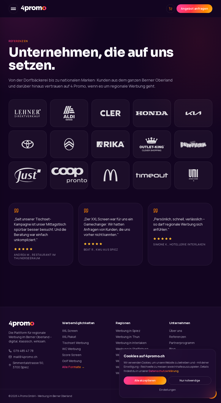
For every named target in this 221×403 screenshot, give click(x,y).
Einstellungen (167, 390)
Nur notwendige (190, 380)
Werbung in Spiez (128, 331)
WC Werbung (71, 349)
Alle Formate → (73, 367)
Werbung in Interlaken (131, 343)
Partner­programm (182, 343)
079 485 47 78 (23, 351)
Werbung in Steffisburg (132, 349)
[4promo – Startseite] (34, 8)
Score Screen (71, 355)
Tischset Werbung (75, 343)
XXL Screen (70, 331)
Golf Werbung (72, 361)
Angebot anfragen (194, 8)
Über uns (175, 331)
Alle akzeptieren (145, 380)
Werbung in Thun (128, 337)
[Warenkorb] (170, 8)
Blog (172, 349)
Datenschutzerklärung (163, 371)
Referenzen (177, 337)
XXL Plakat (69, 337)
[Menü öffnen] (13, 8)
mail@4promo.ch (25, 357)
